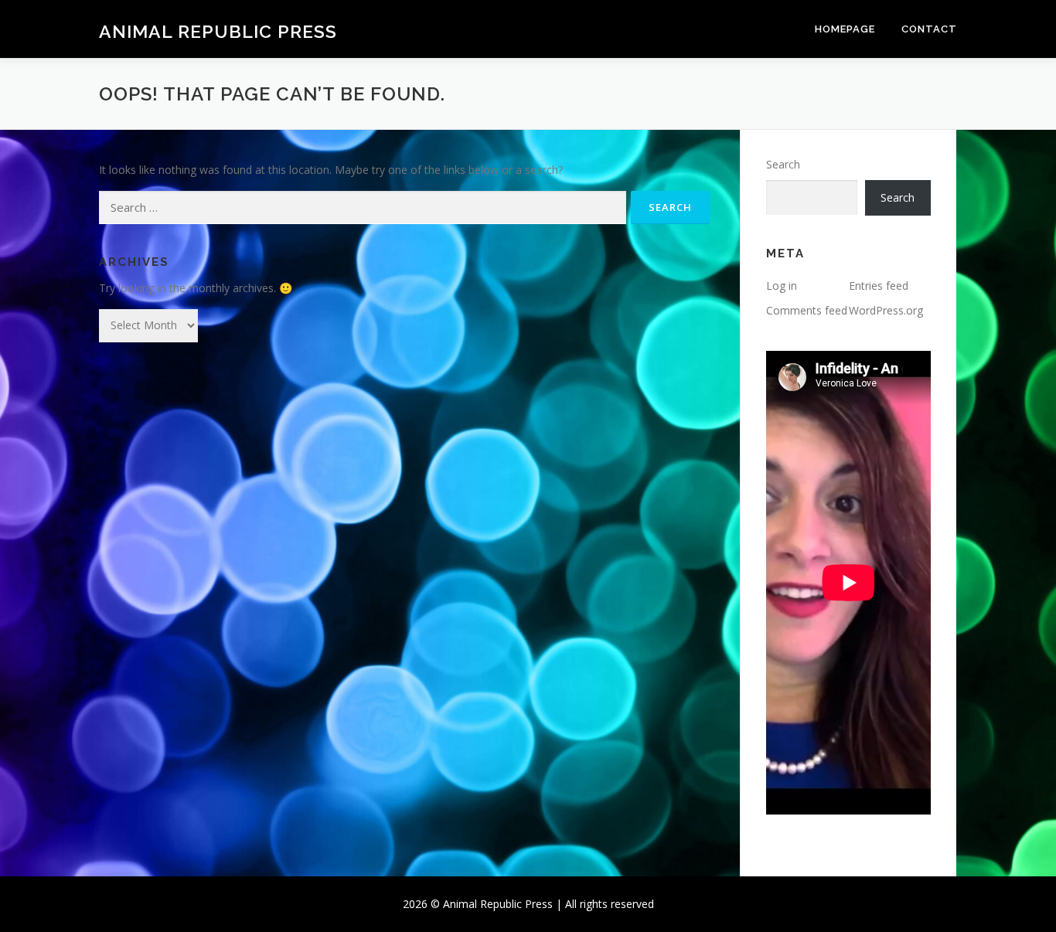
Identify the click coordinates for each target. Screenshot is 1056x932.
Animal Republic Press (218, 31)
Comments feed (806, 310)
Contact (929, 29)
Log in (781, 285)
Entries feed (878, 285)
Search (783, 164)
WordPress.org (886, 310)
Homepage (845, 29)
